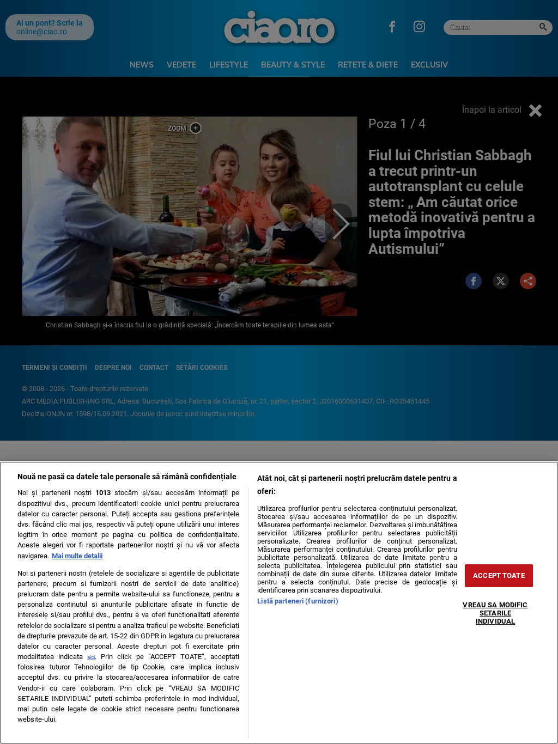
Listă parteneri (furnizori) (297, 601)
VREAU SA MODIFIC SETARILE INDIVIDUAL (495, 612)
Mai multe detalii (77, 556)
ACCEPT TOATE (499, 575)
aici (91, 657)
